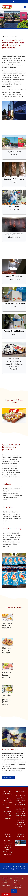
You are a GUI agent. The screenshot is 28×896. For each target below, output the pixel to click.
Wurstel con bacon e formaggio (6, 675)
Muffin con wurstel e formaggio (6, 650)
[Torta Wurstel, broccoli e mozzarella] (7, 614)
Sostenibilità (7, 841)
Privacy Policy (8, 854)
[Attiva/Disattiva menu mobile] (25, 7)
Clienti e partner (7, 843)
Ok (14, 890)
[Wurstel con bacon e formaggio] (7, 664)
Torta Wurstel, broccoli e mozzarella (7, 625)
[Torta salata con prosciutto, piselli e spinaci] (7, 686)
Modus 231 (7, 847)
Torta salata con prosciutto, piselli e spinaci (6, 699)
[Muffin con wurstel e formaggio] (7, 639)
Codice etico (7, 845)
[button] (3, 415)
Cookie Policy (24, 877)
